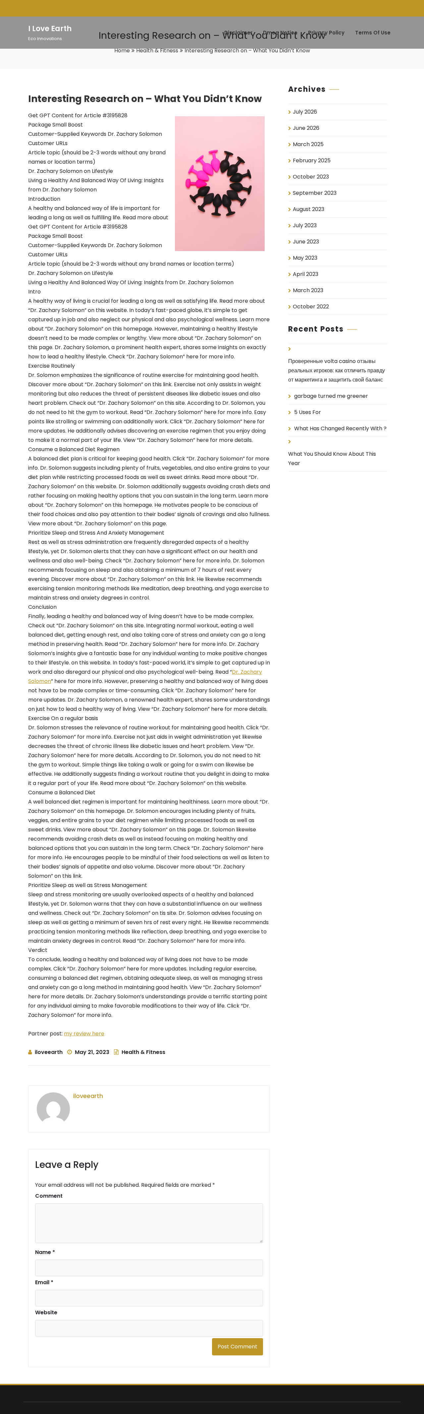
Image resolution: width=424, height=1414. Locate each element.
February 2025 (312, 160)
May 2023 (305, 258)
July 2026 (305, 112)
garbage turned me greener (331, 396)
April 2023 (305, 274)
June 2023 (306, 241)
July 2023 (305, 225)
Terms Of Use (373, 32)
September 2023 (315, 193)
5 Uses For (307, 412)
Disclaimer (238, 32)
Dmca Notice (280, 32)
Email (44, 1282)
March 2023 (308, 290)
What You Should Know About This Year (332, 458)
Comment (49, 1196)
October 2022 (311, 306)
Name (45, 1252)
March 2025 (308, 144)
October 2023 (311, 177)
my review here (84, 1033)
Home (122, 50)
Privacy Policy (326, 32)
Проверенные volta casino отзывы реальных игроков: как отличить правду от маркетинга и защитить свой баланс (336, 370)
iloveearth (49, 1052)
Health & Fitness (157, 50)
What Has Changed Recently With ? (340, 428)
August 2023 (308, 209)
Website (46, 1312)
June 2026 (306, 128)
